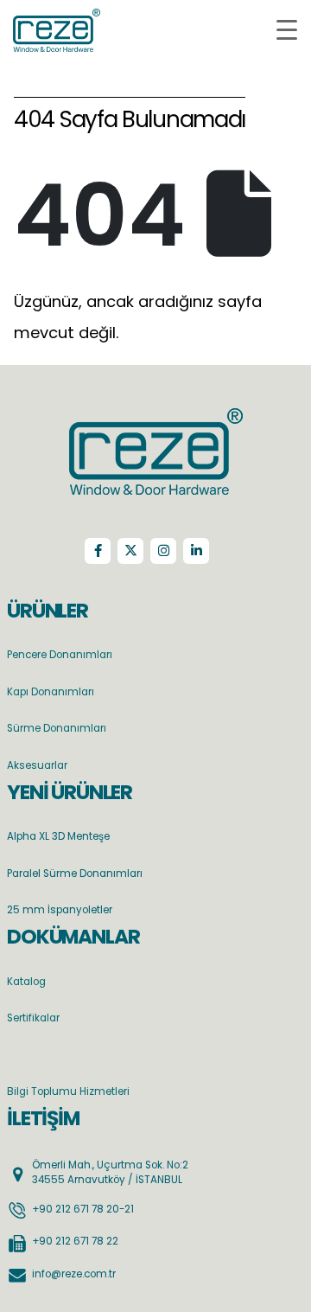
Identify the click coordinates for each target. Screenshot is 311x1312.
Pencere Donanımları (59, 655)
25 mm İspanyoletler (59, 910)
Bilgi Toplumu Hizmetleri (68, 1091)
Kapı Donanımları (50, 692)
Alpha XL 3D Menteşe (58, 836)
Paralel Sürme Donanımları (75, 873)
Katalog (26, 982)
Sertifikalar (33, 1018)
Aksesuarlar (37, 765)
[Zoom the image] (156, 419)
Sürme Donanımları (56, 728)
